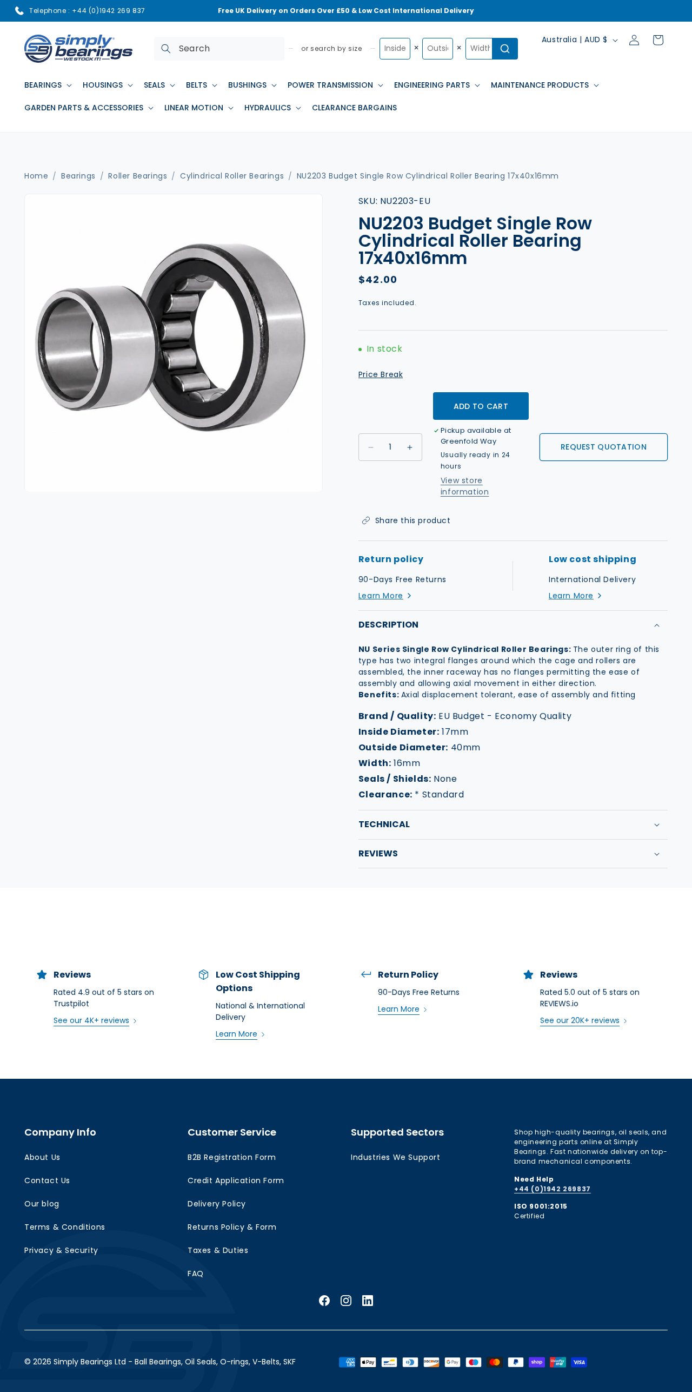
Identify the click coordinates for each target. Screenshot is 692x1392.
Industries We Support (396, 1157)
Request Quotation (604, 446)
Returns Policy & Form (232, 1227)
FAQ (196, 1273)
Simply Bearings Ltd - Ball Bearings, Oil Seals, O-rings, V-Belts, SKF (175, 1361)
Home (36, 176)
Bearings (78, 176)
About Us (42, 1157)
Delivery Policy (217, 1203)
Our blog (41, 1203)
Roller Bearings (137, 176)
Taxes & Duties (218, 1250)
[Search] (166, 49)
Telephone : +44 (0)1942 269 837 (87, 10)
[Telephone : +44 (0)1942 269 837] (19, 10)
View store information (465, 486)
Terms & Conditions (64, 1227)
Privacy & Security (61, 1250)
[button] (47, 85)
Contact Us (47, 1180)
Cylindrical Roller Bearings (232, 176)
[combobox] (219, 49)
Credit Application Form (236, 1180)
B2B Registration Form (232, 1157)
